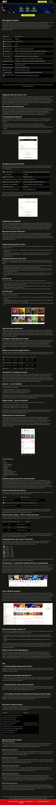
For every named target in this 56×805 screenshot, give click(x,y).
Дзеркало (5, 467)
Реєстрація (42, 1)
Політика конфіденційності (9, 471)
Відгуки (5, 462)
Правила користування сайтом (10, 474)
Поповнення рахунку (8, 473)
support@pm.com (7, 635)
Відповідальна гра (7, 464)
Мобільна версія (7, 470)
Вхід (51, 1)
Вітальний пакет (7, 465)
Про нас (5, 476)
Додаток (5, 468)
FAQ (4, 461)
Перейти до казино (28, 15)
